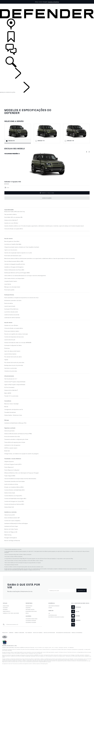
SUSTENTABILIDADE (52, 615)
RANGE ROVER (6, 605)
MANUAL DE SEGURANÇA (77, 632)
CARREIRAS (11, 632)
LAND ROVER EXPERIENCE (53, 605)
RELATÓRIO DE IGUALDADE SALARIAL (56, 616)
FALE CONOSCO (28, 632)
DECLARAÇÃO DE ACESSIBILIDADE (63, 632)
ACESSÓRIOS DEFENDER (31, 620)
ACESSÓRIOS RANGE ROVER (31, 618)
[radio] (17, 133)
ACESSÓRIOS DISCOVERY (31, 622)
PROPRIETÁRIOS (29, 605)
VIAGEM (50, 607)
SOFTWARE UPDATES (30, 609)
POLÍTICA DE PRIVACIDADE (49, 632)
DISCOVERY (5, 607)
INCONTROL (28, 607)
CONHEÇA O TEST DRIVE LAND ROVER (11, 613)
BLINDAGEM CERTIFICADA (31, 611)
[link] (47, 25)
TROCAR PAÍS (5, 632)
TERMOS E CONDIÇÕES (19, 632)
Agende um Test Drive (53, 2)
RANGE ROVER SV (6, 611)
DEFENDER (5, 609)
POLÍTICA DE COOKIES (38, 632)
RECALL (27, 613)
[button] (47, 4)
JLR (49, 613)
